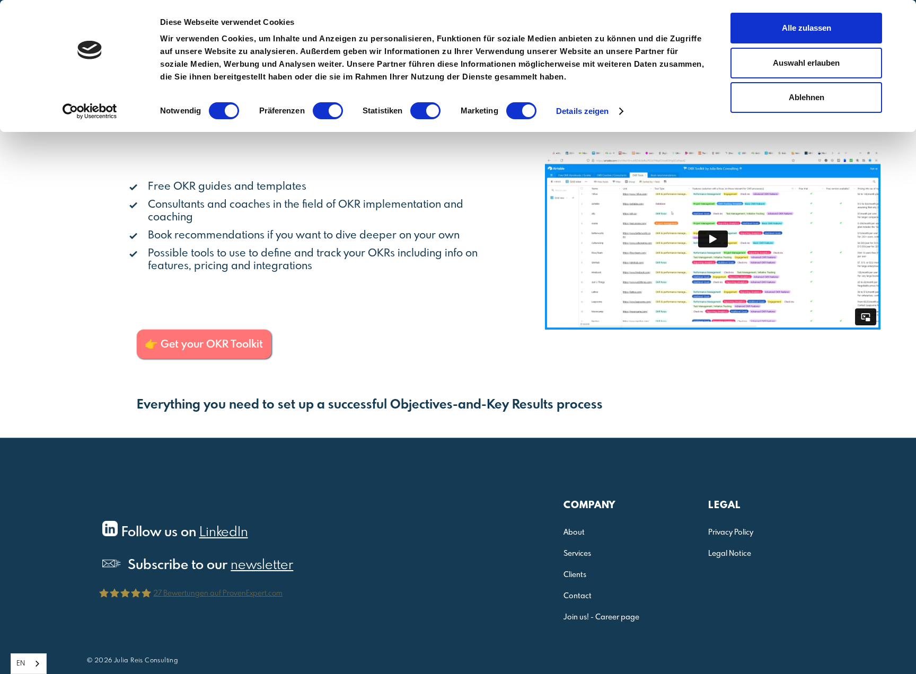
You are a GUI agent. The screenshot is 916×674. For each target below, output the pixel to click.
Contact (577, 596)
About (574, 532)
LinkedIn (223, 532)
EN (20, 663)
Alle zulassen (806, 27)
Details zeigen (582, 111)
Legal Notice (729, 553)
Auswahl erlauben (806, 62)
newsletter (262, 565)
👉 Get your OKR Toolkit (204, 344)
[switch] (328, 110)
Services (577, 553)
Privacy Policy (730, 532)
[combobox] (29, 663)
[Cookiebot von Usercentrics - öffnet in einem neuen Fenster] (89, 111)
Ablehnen (806, 97)
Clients (574, 575)
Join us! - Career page (601, 617)
